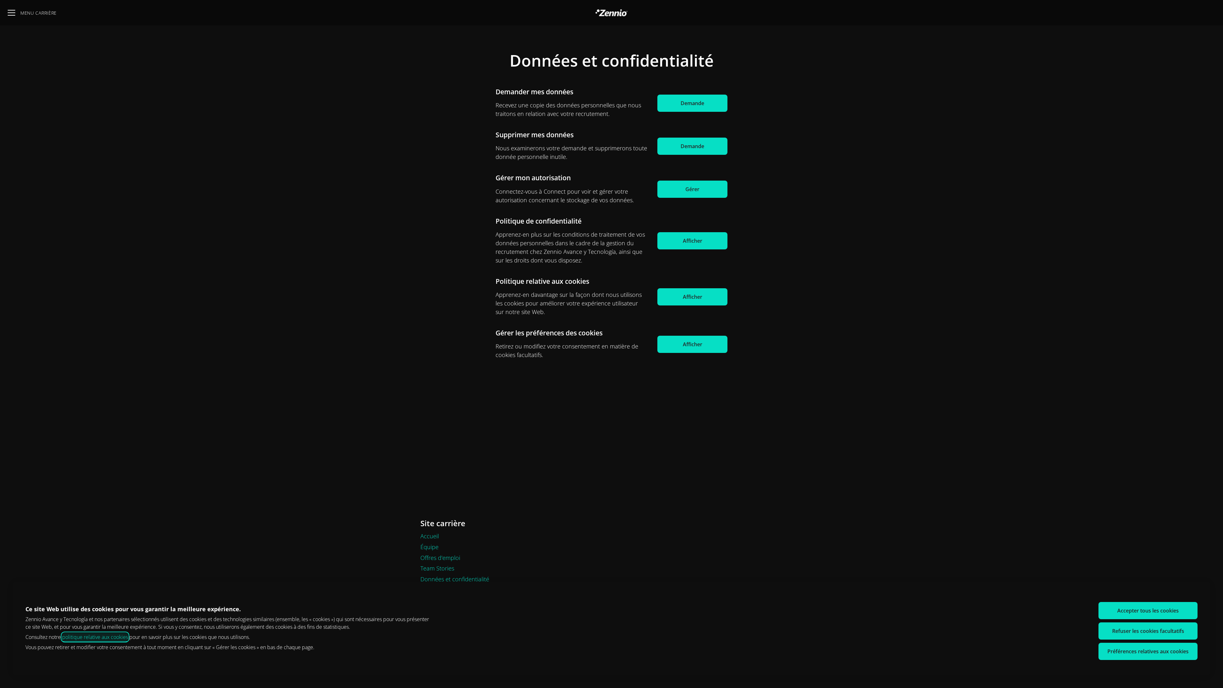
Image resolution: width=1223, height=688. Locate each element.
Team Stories (437, 568)
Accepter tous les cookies (1148, 610)
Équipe (429, 547)
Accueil (429, 536)
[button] (692, 344)
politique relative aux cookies (95, 637)
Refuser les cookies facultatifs (1148, 630)
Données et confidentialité (454, 579)
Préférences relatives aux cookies (1148, 651)
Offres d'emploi (440, 558)
